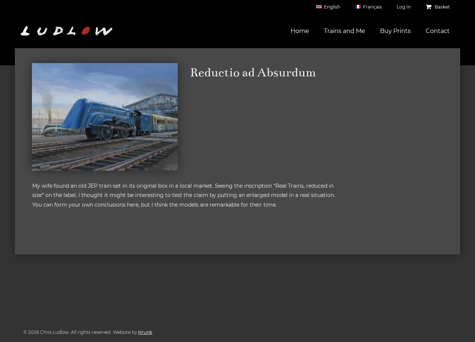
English (332, 7)
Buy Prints (395, 30)
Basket (441, 7)
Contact (438, 30)
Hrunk (145, 332)
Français (372, 7)
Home (300, 30)
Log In (404, 7)
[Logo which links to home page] (66, 30)
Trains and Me (344, 30)
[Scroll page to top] (460, 327)
